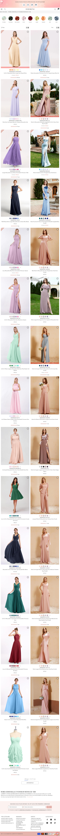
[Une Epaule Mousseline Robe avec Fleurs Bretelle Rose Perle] (15, 446)
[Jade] (10, 516)
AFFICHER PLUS (30, 783)
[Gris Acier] (41, 467)
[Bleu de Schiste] (12, 516)
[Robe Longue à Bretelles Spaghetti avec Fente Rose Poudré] (44, 745)
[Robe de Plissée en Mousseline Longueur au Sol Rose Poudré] (44, 395)
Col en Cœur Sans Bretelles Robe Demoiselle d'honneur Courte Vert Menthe (15, 769)
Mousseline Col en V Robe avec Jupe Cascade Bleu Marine (15, 569)
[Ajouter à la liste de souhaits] (28, 32)
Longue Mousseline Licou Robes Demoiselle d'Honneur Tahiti (15, 172)
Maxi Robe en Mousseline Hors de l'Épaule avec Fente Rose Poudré (45, 271)
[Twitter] (54, 822)
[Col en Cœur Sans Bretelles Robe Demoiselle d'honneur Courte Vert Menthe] (15, 745)
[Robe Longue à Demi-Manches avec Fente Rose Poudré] (44, 645)
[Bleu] (18, 218)
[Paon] (40, 218)
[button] (4, 18)
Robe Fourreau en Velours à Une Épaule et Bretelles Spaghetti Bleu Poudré (45, 222)
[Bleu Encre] (41, 218)
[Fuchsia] (18, 169)
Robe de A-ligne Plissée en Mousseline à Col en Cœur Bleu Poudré (45, 369)
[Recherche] (5, 9)
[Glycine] (47, 119)
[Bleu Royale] (16, 218)
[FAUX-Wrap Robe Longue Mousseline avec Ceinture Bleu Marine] (15, 198)
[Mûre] (10, 666)
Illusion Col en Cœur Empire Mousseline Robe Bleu (15, 719)
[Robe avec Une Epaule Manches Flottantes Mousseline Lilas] (15, 98)
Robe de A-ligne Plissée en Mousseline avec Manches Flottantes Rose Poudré (45, 570)
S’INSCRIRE (49, 807)
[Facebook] (47, 819)
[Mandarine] (12, 70)
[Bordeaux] (14, 666)
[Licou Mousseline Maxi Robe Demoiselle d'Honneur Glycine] (15, 247)
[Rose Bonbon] (16, 119)
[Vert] (10, 365)
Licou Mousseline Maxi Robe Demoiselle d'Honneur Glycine (15, 270)
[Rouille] (16, 666)
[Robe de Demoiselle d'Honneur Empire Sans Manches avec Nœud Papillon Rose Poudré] (44, 595)
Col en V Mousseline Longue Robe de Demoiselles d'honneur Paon (15, 619)
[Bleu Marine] (14, 218)
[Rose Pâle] (18, 119)
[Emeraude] (12, 365)
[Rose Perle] (40, 119)
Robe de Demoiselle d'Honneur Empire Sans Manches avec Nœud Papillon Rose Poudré (45, 619)
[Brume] (45, 70)
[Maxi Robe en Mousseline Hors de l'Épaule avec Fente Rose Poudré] (44, 247)
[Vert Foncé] (14, 516)
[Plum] (47, 467)
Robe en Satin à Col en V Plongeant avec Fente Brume (44, 172)
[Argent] (40, 467)
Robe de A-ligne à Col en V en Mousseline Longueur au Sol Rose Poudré (45, 720)
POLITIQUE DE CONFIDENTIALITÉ (39, 810)
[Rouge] (18, 666)
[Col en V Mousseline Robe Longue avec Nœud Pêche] (15, 49)
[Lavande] (47, 70)
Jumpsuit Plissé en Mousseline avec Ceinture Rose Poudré (45, 519)
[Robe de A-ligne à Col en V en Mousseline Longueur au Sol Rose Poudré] (44, 696)
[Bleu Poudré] (12, 218)
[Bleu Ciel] (43, 70)
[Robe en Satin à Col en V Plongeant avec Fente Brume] (44, 149)
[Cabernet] (12, 666)
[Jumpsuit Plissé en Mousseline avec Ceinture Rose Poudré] (44, 495)
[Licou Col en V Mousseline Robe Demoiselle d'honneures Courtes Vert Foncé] (15, 495)
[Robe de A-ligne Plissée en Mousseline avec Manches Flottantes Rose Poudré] (44, 546)
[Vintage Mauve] (45, 467)
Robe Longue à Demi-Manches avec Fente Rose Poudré (45, 669)
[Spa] (18, 365)
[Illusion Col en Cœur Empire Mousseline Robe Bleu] (15, 696)
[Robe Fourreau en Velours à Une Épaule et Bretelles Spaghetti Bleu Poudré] (44, 198)
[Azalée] (16, 169)
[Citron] (18, 70)
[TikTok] (47, 822)
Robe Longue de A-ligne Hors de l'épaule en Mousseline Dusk (44, 319)
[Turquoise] (16, 365)
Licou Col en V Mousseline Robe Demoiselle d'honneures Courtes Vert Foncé (15, 520)
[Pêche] (14, 70)
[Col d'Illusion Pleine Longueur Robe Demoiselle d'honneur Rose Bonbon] (15, 395)
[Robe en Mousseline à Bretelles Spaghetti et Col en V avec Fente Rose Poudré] (44, 98)
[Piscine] (41, 70)
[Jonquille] (16, 70)
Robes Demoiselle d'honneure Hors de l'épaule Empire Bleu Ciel (45, 73)
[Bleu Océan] (40, 70)
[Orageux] (10, 218)
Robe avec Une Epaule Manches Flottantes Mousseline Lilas (15, 122)
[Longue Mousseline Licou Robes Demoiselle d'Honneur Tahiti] (15, 149)
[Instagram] (51, 819)
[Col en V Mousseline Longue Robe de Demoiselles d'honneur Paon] (15, 595)
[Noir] (43, 467)
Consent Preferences (20, 829)
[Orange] (10, 70)
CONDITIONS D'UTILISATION (25, 810)
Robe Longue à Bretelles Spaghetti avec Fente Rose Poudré (45, 768)
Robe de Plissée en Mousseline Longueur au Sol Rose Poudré (45, 419)
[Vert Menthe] (14, 365)
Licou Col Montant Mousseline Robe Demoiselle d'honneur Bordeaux (15, 670)
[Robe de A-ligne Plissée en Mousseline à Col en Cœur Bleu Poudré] (44, 345)
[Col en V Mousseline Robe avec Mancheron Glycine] (15, 296)
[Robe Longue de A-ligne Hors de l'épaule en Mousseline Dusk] (44, 296)
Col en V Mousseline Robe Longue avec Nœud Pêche (15, 73)
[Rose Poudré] (43, 119)
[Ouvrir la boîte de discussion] (57, 833)
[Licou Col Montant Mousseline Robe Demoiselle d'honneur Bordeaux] (15, 645)
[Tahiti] (14, 169)
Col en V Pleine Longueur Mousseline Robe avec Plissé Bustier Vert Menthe (15, 369)
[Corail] (41, 119)
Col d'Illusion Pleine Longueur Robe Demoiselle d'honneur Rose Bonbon (15, 420)
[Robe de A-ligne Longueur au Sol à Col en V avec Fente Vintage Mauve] (44, 446)
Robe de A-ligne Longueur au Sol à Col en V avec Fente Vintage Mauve (45, 471)
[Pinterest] (54, 819)
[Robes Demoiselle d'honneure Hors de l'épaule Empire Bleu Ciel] (44, 49)
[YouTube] (51, 822)
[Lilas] (14, 119)
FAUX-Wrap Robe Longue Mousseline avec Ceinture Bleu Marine (15, 221)
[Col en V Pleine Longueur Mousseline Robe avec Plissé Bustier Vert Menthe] (15, 345)
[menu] (1, 9)
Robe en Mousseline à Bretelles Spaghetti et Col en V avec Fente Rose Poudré (45, 123)
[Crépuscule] (45, 119)
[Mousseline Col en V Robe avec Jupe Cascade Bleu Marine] (15, 546)
